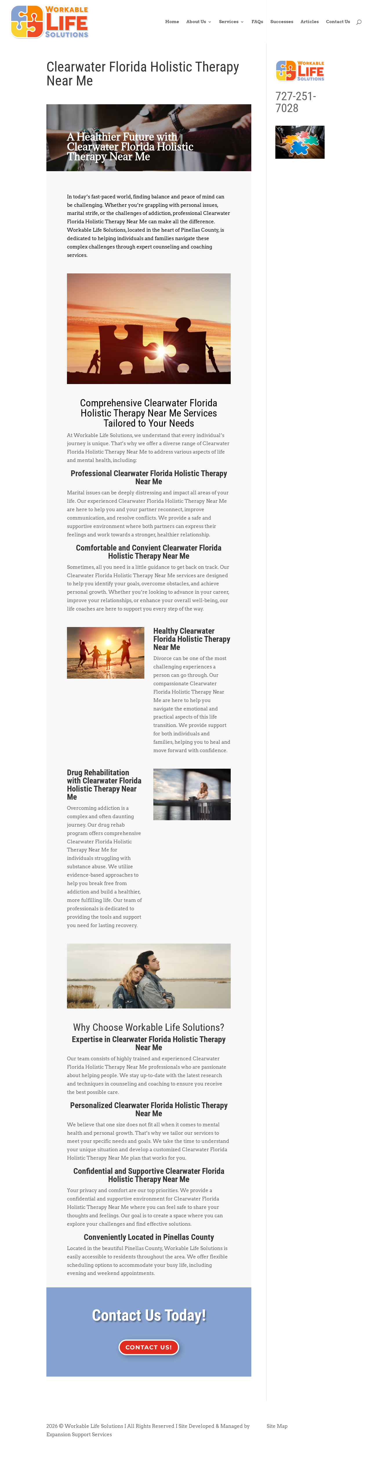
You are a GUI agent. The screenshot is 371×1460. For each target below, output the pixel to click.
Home (172, 22)
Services (229, 22)
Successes (281, 22)
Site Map (277, 1426)
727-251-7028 (295, 102)
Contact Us (338, 22)
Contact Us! (149, 1347)
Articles (310, 22)
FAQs (257, 22)
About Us (196, 22)
